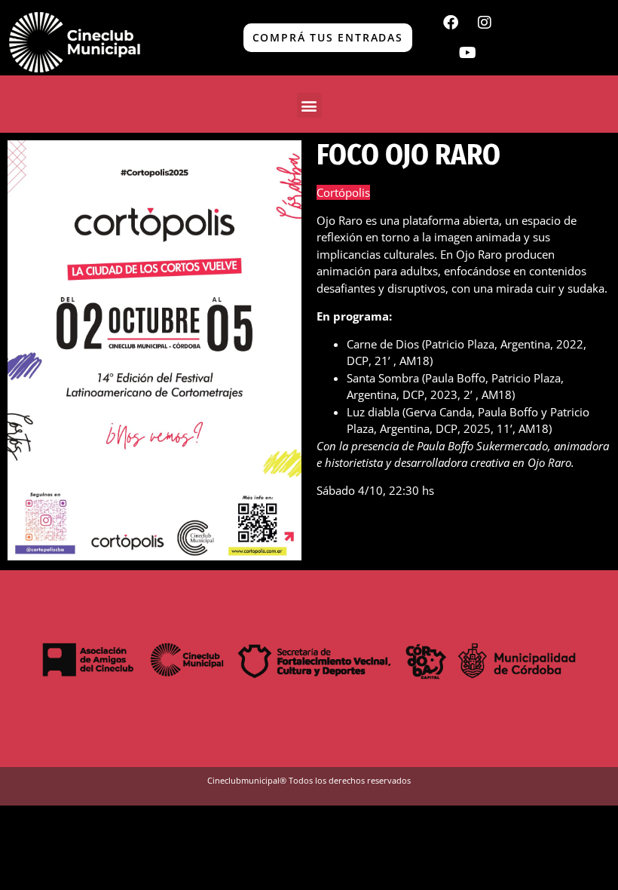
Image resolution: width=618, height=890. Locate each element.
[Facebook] (451, 23)
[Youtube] (467, 53)
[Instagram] (485, 23)
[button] (309, 105)
